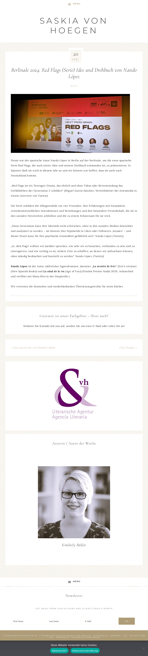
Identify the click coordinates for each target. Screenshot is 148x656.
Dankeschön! (59, 650)
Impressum (62, 637)
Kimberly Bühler (74, 545)
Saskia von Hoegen (74, 25)
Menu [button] (76, 4)
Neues (73, 86)
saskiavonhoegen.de (24, 636)
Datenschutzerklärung (86, 637)
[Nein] (143, 648)
